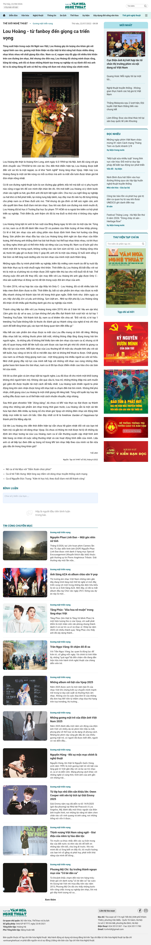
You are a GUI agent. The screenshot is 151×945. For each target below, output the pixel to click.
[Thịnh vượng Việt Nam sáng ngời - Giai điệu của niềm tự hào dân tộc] (25, 840)
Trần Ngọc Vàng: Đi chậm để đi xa (70, 646)
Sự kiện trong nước (115, 150)
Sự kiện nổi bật (11, 7)
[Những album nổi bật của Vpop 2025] (25, 690)
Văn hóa (25, 15)
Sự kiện (86, 15)
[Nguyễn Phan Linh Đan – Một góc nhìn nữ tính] (25, 545)
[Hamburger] (146, 15)
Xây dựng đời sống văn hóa (106, 15)
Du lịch (63, 15)
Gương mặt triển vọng (43, 23)
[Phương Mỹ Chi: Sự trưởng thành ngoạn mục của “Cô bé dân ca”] (25, 877)
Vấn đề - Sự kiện (114, 169)
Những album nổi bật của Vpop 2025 (71, 682)
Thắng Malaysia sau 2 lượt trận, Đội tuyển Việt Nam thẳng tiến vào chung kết (125, 106)
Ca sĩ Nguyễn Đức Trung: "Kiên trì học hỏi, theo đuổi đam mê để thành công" (45, 478)
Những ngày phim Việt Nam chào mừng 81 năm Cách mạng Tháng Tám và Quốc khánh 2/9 (124, 143)
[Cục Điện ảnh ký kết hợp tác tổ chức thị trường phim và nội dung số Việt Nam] (126, 44)
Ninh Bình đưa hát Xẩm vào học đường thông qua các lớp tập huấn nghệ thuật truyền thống (125, 180)
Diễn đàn (13, 15)
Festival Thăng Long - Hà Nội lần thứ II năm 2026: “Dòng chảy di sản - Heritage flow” (126, 218)
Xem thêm (50, 899)
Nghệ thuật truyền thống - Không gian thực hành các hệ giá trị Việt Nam (124, 91)
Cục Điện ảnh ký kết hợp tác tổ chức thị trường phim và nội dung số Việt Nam (124, 64)
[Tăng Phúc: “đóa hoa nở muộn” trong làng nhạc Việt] (25, 618)
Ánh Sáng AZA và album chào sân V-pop (74, 574)
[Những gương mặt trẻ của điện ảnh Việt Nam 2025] (25, 726)
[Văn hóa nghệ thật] (15, 915)
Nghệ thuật (38, 15)
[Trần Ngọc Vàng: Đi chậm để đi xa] (25, 655)
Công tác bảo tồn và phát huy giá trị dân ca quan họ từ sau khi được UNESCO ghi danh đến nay (125, 199)
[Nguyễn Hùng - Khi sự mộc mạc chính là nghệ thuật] (25, 763)
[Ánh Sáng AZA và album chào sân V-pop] (25, 582)
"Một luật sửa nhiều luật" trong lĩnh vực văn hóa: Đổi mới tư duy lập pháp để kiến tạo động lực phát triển (126, 161)
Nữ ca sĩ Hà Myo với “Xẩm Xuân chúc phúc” (28, 469)
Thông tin (51, 15)
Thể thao (74, 15)
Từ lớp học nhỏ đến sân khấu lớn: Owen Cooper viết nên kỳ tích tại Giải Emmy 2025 (73, 795)
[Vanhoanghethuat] (4, 15)
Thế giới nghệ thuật (131, 15)
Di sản (110, 206)
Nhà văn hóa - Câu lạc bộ (118, 187)
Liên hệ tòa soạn (107, 911)
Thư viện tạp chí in (126, 237)
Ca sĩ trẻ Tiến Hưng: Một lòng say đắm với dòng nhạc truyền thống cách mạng (46, 474)
